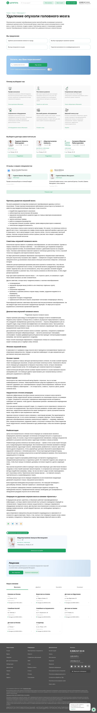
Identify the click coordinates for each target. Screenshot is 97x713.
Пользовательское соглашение (57, 670)
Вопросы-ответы (79, 7)
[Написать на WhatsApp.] (71, 666)
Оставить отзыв (40, 127)
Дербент (38, 587)
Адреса (63, 7)
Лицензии (51, 660)
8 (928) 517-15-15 (77, 651)
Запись (51, 654)
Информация (31, 647)
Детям (20, 7)
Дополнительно (53, 647)
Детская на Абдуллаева (73, 594)
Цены (7, 674)
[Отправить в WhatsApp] (8, 524)
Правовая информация (31, 572)
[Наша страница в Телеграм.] (75, 666)
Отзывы (88, 7)
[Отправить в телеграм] (12, 524)
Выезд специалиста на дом (16, 47)
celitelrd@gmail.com (75, 661)
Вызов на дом (52, 650)
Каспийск (59, 587)
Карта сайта (52, 684)
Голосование (31, 677)
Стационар (40, 622)
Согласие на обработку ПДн (56, 677)
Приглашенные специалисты (35, 650)
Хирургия (36, 7)
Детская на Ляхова (14, 622)
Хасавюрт (80, 587)
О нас (57, 7)
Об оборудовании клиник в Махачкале (17, 127)
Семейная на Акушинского (45, 608)
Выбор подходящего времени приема (62, 40)
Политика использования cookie (57, 680)
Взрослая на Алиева (43, 594)
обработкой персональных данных (22, 69)
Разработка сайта (27, 688)
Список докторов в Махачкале (15, 104)
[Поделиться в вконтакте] (17, 524)
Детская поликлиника (12, 660)
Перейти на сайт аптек (42, 104)
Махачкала (17, 587)
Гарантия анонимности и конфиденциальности (65, 47)
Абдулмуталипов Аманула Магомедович (32, 538)
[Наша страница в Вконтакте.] (78, 666)
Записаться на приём (37, 550)
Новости (30, 654)
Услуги (14, 7)
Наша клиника (10, 647)
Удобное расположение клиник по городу (20, 40)
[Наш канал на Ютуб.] (85, 666)
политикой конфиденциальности (38, 69)
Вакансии (51, 664)
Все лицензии (16, 572)
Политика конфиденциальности (57, 674)
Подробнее (20, 156)
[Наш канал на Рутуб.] (89, 666)
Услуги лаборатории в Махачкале (73, 104)
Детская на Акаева (71, 608)
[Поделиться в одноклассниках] (21, 524)
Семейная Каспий (14, 608)
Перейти (67, 127)
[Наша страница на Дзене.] (82, 666)
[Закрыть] (87, 705)
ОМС (42, 7)
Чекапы (70, 7)
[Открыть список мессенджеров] (93, 709)
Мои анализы (52, 657)
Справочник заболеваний (34, 657)
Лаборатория (27, 7)
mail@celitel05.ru (74, 656)
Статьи (29, 670)
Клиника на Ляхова (14, 594)
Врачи (8, 7)
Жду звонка (38, 65)
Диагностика (49, 7)
